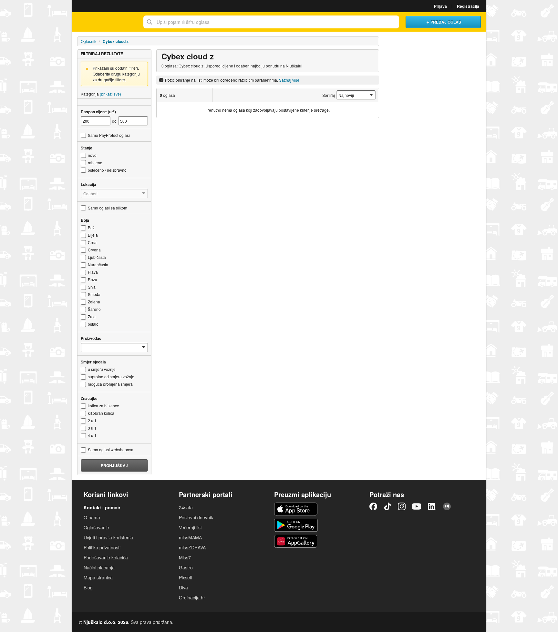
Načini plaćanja (99, 567)
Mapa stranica (98, 577)
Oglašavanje (96, 527)
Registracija (468, 6)
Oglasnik (88, 41)
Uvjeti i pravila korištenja (108, 537)
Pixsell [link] (185, 577)
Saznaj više (289, 80)
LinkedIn (432, 506)
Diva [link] (183, 587)
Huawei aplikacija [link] (296, 541)
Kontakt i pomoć (102, 507)
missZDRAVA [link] (192, 547)
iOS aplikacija (296, 509)
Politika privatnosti (102, 547)
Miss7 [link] (185, 557)
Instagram (402, 506)
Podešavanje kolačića (106, 557)
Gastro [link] (186, 567)
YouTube (416, 506)
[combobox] (271, 21)
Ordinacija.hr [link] (192, 597)
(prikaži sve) (110, 94)
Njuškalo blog (447, 506)
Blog (88, 587)
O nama (92, 517)
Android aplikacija (296, 525)
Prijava (440, 6)
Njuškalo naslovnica (106, 22)
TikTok (387, 506)
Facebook (373, 506)
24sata (186, 507)
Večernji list (190, 527)
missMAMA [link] (190, 537)
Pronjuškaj (114, 465)
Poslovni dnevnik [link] (196, 517)
